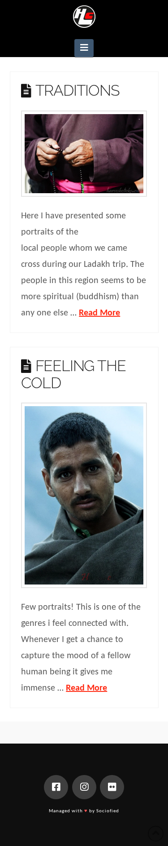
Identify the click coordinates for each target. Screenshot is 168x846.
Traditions (77, 90)
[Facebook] (56, 787)
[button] (84, 48)
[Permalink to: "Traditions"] (84, 153)
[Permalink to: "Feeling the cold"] (84, 495)
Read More (99, 313)
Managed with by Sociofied (84, 811)
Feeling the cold (73, 374)
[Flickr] (112, 787)
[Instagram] (84, 787)
